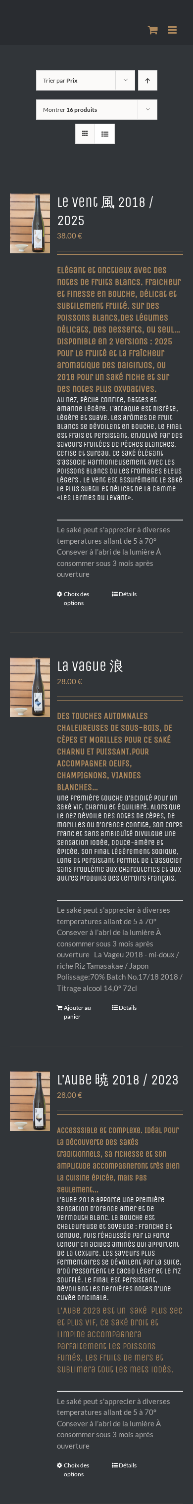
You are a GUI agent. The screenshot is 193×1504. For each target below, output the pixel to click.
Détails (128, 594)
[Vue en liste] (104, 133)
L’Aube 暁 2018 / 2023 (118, 1080)
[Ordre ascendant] (147, 80)
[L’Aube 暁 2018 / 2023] (30, 1101)
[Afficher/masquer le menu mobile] (173, 30)
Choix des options (76, 598)
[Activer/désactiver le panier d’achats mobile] (153, 30)
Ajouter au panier (77, 1012)
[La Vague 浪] (30, 687)
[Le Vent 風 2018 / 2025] (30, 223)
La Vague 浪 (90, 666)
